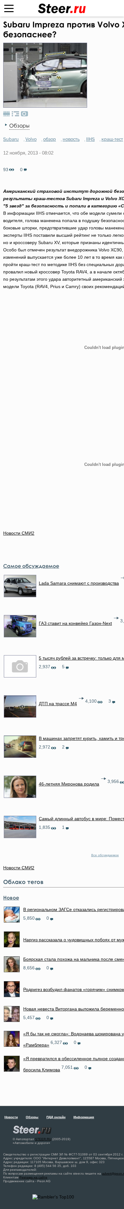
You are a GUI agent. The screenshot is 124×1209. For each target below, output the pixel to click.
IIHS (90, 139)
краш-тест (112, 139)
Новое (11, 897)
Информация (83, 1117)
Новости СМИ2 (18, 533)
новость (71, 139)
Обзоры (19, 125)
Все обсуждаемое (105, 855)
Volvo (31, 139)
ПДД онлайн (55, 1117)
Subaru (11, 139)
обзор (49, 139)
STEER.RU (43, 1139)
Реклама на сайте (33, 1177)
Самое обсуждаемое (31, 566)
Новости (11, 1117)
